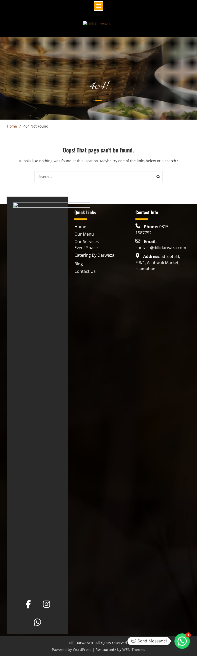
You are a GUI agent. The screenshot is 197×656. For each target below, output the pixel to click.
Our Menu (84, 234)
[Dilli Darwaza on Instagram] (46, 604)
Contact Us (85, 271)
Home (80, 226)
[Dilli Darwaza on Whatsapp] (37, 622)
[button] (182, 641)
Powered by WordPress (71, 649)
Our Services (86, 241)
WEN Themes (133, 649)
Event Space (86, 247)
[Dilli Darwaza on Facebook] (28, 604)
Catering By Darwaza (94, 255)
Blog (78, 264)
